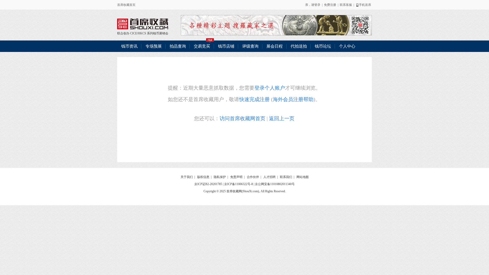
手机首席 (365, 5)
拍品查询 (178, 46)
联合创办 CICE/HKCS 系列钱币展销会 (142, 24)
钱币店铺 (226, 46)
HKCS (142, 33)
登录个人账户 (269, 88)
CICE (133, 33)
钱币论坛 (323, 46)
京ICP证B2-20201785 (208, 184)
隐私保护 (220, 177)
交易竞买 (202, 46)
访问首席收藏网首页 (242, 118)
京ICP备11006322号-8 (238, 184)
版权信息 (203, 177)
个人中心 (347, 46)
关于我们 (187, 177)
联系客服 (346, 5)
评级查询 (250, 46)
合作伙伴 (253, 177)
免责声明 (236, 177)
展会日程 (274, 46)
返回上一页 (281, 118)
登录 (317, 5)
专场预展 (153, 46)
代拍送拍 (299, 46)
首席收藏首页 (126, 5)
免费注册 (330, 5)
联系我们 (286, 177)
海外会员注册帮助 (293, 99)
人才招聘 (269, 177)
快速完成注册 (254, 99)
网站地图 (302, 177)
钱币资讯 (129, 46)
